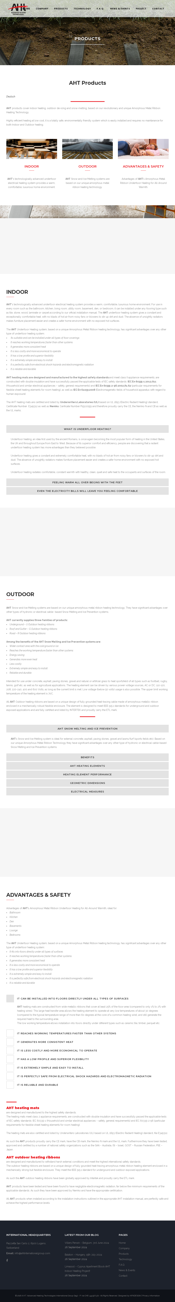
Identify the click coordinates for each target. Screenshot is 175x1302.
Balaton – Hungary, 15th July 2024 (83, 1254)
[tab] (87, 429)
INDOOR (31, 166)
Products (124, 1253)
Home (122, 1242)
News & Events (127, 1270)
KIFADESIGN (135, 1296)
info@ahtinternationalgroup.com (32, 1253)
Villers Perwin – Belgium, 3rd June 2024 (87, 1242)
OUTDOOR (87, 166)
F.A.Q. (122, 1264)
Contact (123, 1275)
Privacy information (151, 1296)
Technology (125, 1259)
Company (124, 1248)
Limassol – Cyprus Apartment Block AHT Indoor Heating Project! (87, 1268)
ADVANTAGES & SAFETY (143, 166)
